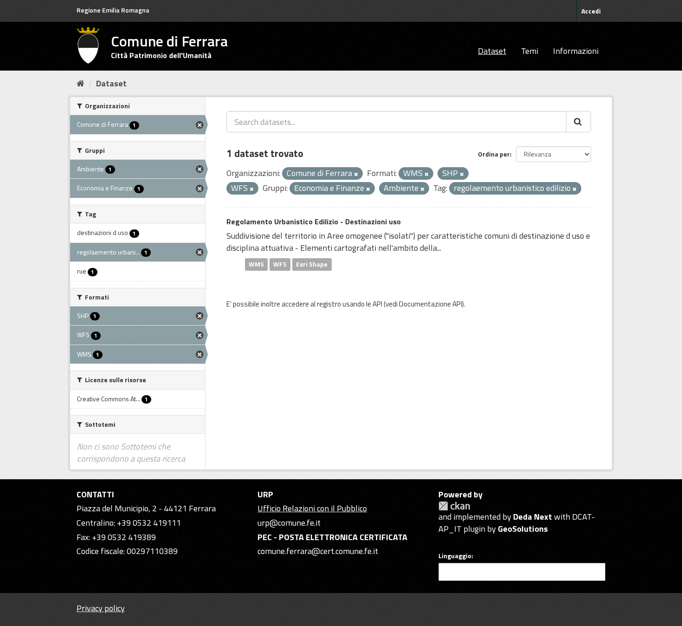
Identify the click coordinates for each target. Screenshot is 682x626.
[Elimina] (356, 174)
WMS (256, 264)
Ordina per (494, 154)
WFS (280, 264)
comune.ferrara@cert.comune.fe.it (317, 551)
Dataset (492, 51)
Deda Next (532, 516)
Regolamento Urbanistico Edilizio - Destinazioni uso (313, 221)
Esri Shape (312, 264)
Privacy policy (101, 608)
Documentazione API (430, 304)
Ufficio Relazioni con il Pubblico (312, 508)
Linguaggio (454, 556)
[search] (578, 121)
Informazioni (575, 51)
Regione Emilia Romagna (113, 10)
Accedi (591, 11)
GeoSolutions (523, 528)
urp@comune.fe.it (289, 522)
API (377, 304)
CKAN (454, 506)
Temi (529, 51)
